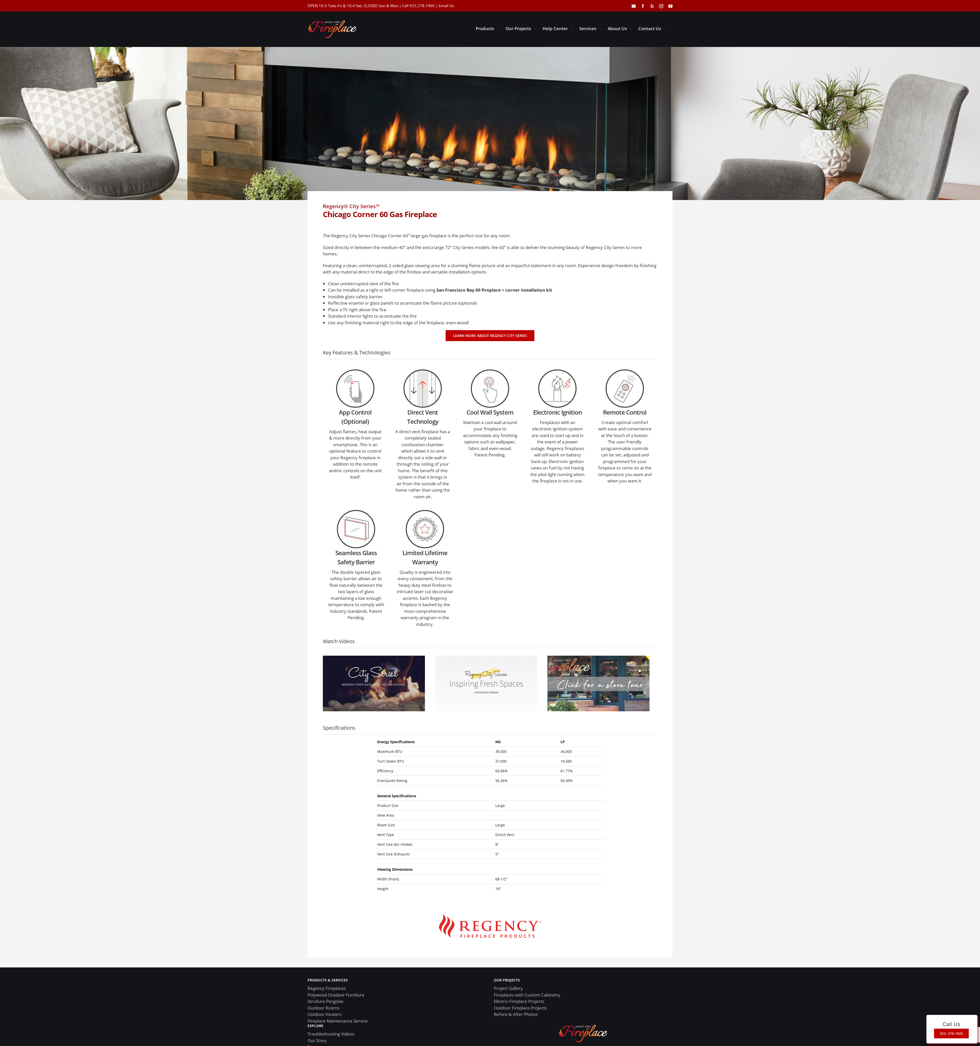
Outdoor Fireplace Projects (520, 1008)
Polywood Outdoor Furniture (336, 995)
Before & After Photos (516, 1014)
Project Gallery (508, 988)
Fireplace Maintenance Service (338, 1021)
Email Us (446, 5)
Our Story (317, 1040)
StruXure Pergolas (325, 1001)
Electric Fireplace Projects (519, 1001)
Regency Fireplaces (327, 988)
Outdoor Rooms (323, 1008)
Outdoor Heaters (324, 1014)
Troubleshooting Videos (331, 1034)
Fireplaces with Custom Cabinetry (527, 995)
